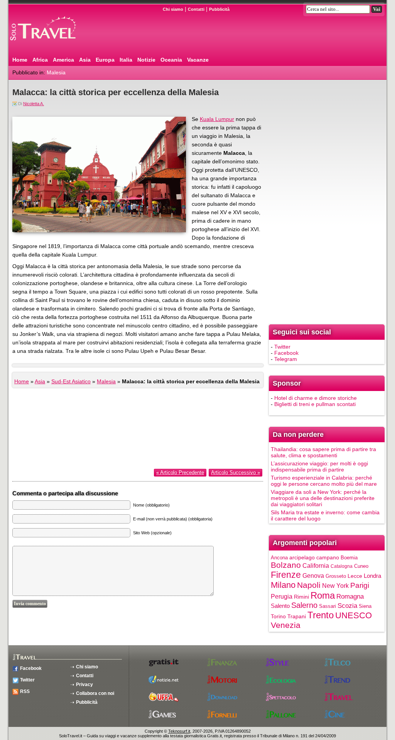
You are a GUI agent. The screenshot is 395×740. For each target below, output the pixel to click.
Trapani (296, 616)
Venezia (285, 625)
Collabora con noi (95, 693)
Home (19, 60)
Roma (323, 595)
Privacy (84, 684)
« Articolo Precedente (180, 472)
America (63, 60)
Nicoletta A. (33, 103)
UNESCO (353, 615)
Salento (280, 606)
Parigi (359, 585)
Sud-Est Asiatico (71, 381)
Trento (320, 615)
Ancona (279, 557)
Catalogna (342, 566)
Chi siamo (173, 9)
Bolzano (286, 564)
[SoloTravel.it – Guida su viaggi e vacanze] (52, 43)
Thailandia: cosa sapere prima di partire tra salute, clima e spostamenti (323, 452)
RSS (25, 691)
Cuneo (361, 566)
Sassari (327, 606)
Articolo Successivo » (235, 472)
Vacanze (198, 60)
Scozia (347, 605)
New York (335, 585)
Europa (105, 60)
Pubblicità (219, 9)
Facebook (286, 353)
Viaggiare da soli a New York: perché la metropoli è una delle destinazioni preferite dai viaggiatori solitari (323, 498)
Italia (126, 60)
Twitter (282, 347)
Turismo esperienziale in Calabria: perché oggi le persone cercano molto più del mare (324, 481)
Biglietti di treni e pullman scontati (315, 404)
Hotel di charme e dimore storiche (315, 398)
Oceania (171, 60)
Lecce (355, 576)
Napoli (309, 585)
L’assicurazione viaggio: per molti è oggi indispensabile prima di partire (319, 466)
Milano (283, 585)
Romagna (350, 596)
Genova (313, 575)
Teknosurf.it (179, 731)
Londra (372, 576)
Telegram (285, 359)
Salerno (304, 605)
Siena (365, 606)
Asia (85, 60)
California (315, 565)
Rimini (301, 597)
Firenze (286, 575)
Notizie (146, 60)
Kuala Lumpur (217, 119)
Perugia (281, 596)
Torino (278, 616)
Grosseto (336, 576)
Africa (40, 60)
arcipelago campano (314, 557)
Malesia (56, 72)
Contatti (196, 9)
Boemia (349, 557)
